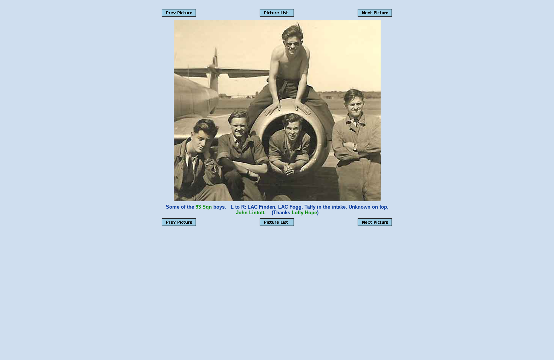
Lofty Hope (304, 212)
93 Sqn (204, 207)
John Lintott (250, 212)
